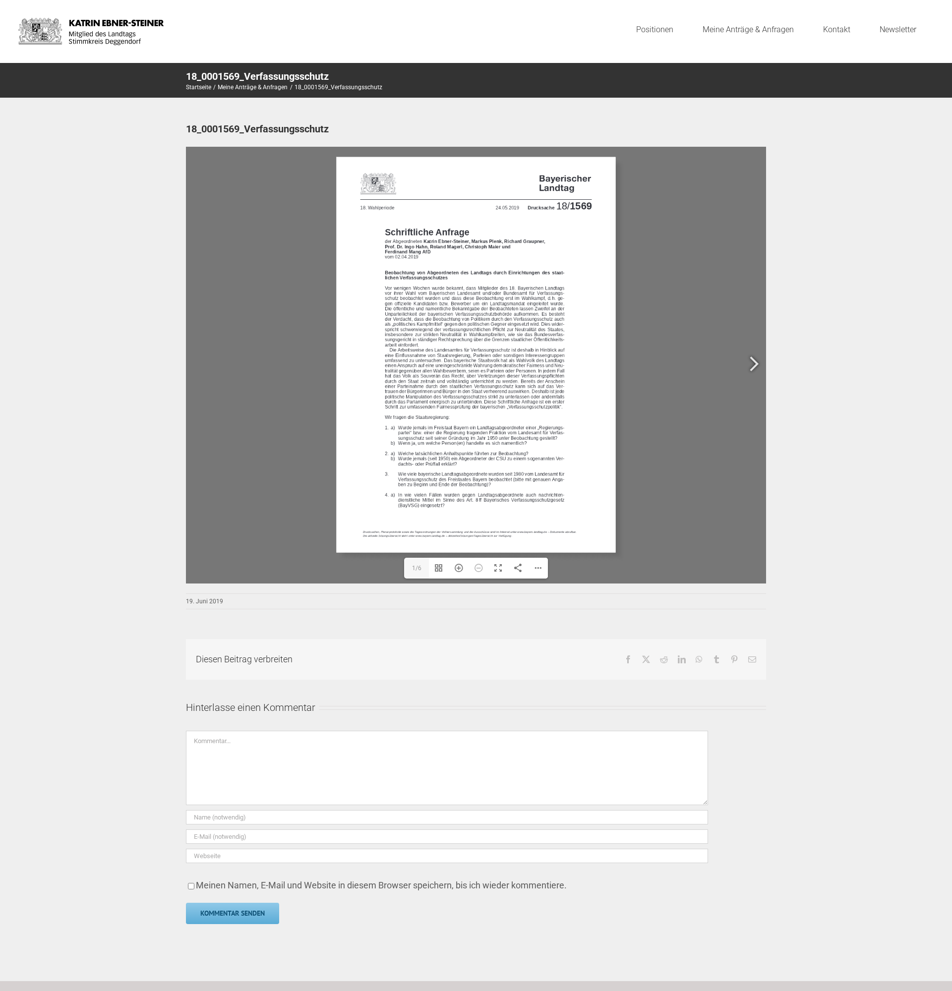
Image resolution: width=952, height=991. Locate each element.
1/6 (416, 568)
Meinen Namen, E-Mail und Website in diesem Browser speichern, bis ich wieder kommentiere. (381, 885)
